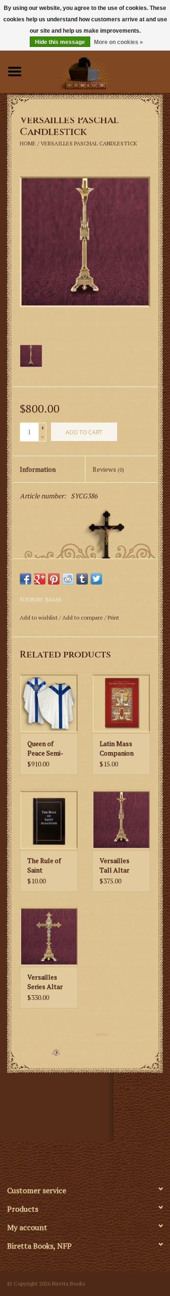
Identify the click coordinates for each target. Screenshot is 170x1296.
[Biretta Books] (99, 70)
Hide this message (60, 42)
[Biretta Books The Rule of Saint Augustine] (49, 819)
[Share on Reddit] (68, 579)
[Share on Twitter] (96, 579)
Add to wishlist (39, 617)
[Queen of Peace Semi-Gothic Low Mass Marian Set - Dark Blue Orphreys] (49, 703)
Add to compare (83, 617)
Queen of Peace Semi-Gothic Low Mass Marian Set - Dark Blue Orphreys (48, 748)
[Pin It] (54, 579)
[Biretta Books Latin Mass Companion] (121, 703)
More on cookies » (118, 42)
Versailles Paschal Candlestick (89, 143)
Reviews (108, 469)
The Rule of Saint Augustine (44, 865)
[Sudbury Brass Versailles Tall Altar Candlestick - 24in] (121, 819)
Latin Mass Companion (117, 748)
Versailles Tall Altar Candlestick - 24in (119, 865)
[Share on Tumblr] (82, 579)
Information (38, 469)
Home (28, 143)
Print (113, 617)
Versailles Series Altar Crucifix (45, 981)
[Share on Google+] (39, 579)
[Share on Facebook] (25, 579)
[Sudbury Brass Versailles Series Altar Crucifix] (49, 936)
